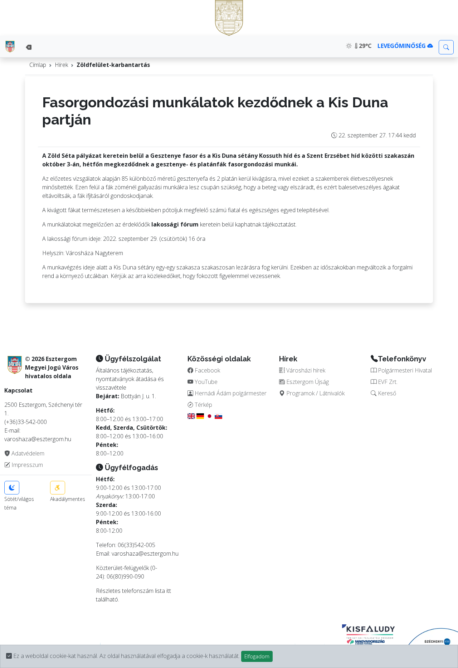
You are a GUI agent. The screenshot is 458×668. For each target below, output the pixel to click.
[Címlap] (10, 46)
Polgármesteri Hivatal (404, 370)
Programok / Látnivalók (315, 393)
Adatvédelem (27, 453)
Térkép (202, 405)
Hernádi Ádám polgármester (230, 393)
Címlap (37, 65)
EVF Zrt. (387, 382)
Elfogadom (256, 656)
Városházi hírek (305, 370)
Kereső (386, 393)
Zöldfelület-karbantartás (113, 65)
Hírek (61, 65)
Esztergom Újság (307, 382)
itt (168, 591)
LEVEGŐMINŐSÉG (402, 46)
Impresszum (26, 465)
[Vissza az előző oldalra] (28, 47)
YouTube (205, 382)
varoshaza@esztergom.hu (145, 553)
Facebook (206, 370)
